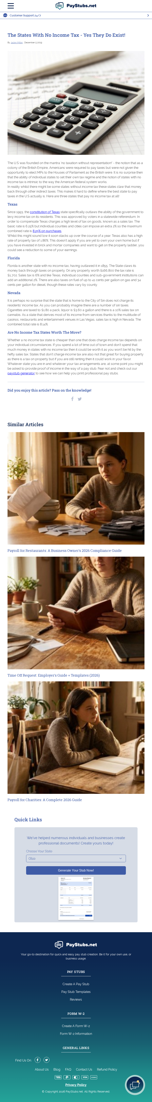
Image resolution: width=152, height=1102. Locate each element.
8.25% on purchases (47, 231)
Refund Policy (107, 1069)
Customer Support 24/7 (25, 15)
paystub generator (21, 373)
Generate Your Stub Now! (76, 870)
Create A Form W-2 (76, 1026)
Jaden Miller (17, 42)
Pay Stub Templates (76, 992)
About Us (42, 1069)
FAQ (68, 1069)
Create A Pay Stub (76, 984)
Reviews (76, 999)
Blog (56, 1069)
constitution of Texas (45, 212)
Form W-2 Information (76, 1034)
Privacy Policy (75, 1085)
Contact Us (84, 1069)
